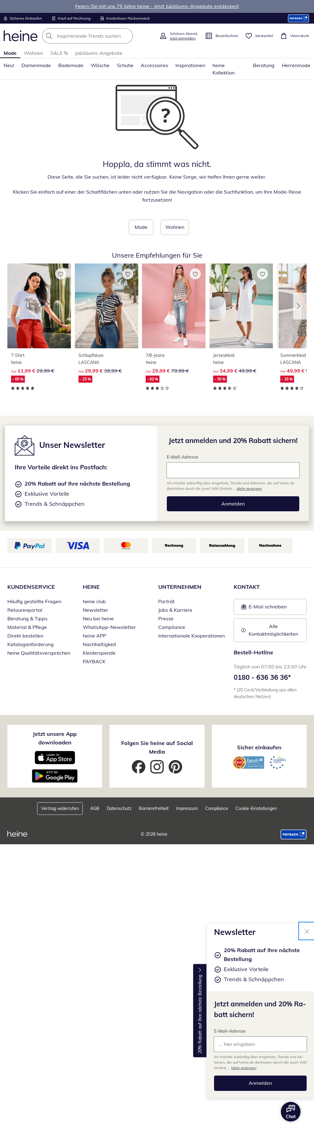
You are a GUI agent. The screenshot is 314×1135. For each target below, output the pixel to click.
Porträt (166, 601)
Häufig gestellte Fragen (34, 601)
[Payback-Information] (294, 834)
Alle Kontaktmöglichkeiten (273, 630)
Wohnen (33, 53)
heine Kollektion (224, 69)
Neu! (9, 65)
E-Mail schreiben (264, 608)
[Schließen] (307, 931)
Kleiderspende (99, 653)
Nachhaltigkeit (99, 644)
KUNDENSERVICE (31, 586)
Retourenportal (24, 610)
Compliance (171, 627)
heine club (94, 601)
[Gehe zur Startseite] (20, 36)
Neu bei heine (98, 618)
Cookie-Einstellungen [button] (256, 808)
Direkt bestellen (25, 636)
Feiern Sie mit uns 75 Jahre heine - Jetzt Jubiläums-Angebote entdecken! (157, 6)
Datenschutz (119, 808)
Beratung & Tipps (27, 618)
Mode (10, 53)
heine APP (94, 636)
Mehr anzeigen (243, 1067)
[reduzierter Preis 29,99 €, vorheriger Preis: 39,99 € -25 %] (107, 306)
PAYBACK (94, 661)
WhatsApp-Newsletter (109, 627)
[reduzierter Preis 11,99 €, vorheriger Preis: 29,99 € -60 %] (39, 306)
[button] (300, 306)
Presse (166, 618)
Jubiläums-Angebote (98, 53)
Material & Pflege (27, 627)
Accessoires (154, 65)
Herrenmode (296, 65)
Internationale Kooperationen (191, 636)
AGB (94, 808)
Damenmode (36, 65)
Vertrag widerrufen (60, 808)
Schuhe (125, 65)
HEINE (91, 586)
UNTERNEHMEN (179, 586)
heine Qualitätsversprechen (38, 653)
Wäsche (100, 65)
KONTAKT (247, 586)
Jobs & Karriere (175, 610)
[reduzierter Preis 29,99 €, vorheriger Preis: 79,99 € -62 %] (174, 306)
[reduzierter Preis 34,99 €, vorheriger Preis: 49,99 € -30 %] (241, 306)
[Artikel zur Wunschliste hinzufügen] (60, 273)
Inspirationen (190, 65)
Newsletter (95, 610)
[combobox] (98, 35)
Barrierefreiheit (154, 808)
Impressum (187, 808)
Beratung (263, 65)
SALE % (59, 53)
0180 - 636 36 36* (262, 677)
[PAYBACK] (298, 18)
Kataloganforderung (30, 644)
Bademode (70, 65)
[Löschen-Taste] (126, 35)
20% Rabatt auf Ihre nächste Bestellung (200, 1014)
